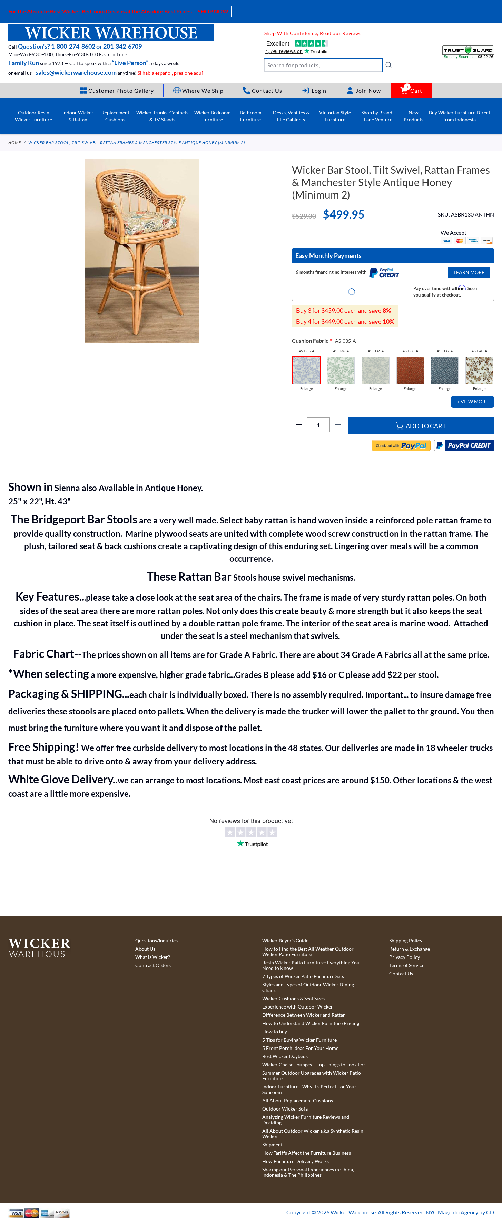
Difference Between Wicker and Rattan (304, 1015)
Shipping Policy (405, 940)
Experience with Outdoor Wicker (297, 1007)
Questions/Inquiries (156, 940)
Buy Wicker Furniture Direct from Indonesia (459, 116)
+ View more (472, 401)
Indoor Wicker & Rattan (77, 116)
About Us (145, 949)
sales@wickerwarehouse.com (76, 72)
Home (14, 142)
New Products (413, 116)
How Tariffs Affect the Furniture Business (306, 1153)
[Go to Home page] (111, 33)
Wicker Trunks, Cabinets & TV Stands (162, 116)
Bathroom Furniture (251, 116)
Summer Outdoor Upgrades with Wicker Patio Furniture (311, 1075)
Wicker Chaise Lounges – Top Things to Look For (313, 1064)
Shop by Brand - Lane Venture (378, 116)
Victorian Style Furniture (335, 116)
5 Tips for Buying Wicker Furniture (299, 1040)
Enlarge (306, 388)
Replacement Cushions (115, 116)
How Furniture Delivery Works (295, 1161)
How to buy (274, 1031)
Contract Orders (153, 965)
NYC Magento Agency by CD (460, 1212)
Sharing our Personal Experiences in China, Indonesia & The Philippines (308, 1172)
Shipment (272, 1144)
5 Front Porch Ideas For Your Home (300, 1048)
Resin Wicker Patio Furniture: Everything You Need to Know (311, 965)
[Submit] (388, 64)
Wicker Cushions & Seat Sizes (293, 998)
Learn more (469, 272)
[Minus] (299, 425)
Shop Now (213, 11)
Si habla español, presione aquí (170, 73)
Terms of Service (406, 965)
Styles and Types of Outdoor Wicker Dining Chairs (308, 987)
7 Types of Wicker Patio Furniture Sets (303, 976)
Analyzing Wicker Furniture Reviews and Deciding (305, 1119)
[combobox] (328, 65)
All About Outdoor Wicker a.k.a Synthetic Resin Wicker (312, 1133)
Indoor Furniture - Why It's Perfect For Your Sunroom (309, 1089)
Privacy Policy (404, 957)
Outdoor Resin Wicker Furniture (33, 116)
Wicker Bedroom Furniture (212, 116)
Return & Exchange (409, 949)
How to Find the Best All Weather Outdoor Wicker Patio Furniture (308, 951)
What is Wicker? (152, 957)
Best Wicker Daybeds (285, 1056)
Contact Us (401, 973)
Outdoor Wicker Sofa (285, 1109)
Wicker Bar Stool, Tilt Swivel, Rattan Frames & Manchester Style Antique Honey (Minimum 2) (136, 142)
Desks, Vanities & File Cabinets (291, 116)
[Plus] (338, 425)
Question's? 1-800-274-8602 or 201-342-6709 (80, 46)
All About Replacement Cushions (297, 1100)
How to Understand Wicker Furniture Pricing (310, 1023)
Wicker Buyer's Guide (285, 940)
